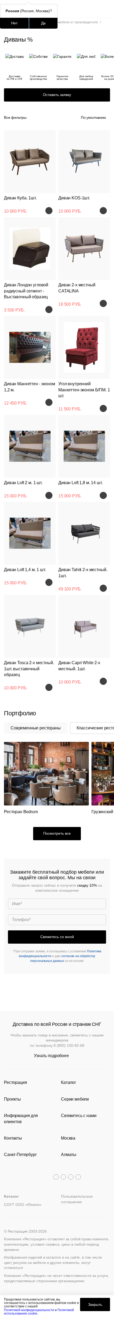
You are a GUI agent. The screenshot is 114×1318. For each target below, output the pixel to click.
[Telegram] (56, 1177)
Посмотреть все (57, 833)
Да (43, 23)
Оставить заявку (57, 95)
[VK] (70, 1177)
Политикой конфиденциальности (29, 1310)
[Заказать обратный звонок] (106, 8)
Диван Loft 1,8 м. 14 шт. (80, 482)
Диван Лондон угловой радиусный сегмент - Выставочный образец (26, 291)
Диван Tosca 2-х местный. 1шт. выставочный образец (29, 668)
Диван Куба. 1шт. (20, 198)
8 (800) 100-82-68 (69, 1045)
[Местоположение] (96, 8)
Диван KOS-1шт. (74, 198)
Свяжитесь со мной (57, 937)
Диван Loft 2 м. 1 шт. (23, 482)
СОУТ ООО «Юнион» (23, 1204)
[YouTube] (63, 1177)
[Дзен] (78, 1177)
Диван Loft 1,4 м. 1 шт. (25, 569)
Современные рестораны (36, 728)
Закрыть (95, 1304)
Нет (14, 23)
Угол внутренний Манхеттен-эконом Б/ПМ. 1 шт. (84, 390)
